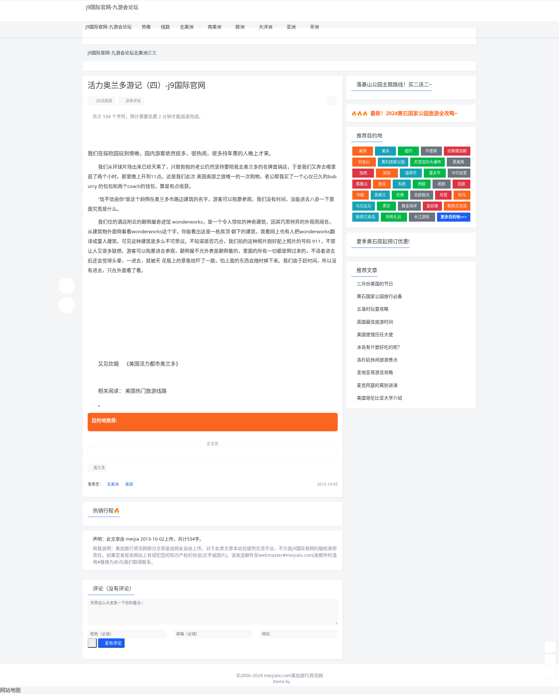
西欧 (422, 184)
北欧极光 (422, 195)
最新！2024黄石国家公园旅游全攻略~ (413, 113)
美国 (128, 484)
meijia (133, 539)
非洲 (314, 27)
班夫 (382, 184)
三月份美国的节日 (375, 284)
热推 (145, 27)
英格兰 (380, 195)
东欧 (402, 184)
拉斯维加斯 (457, 151)
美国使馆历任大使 (375, 334)
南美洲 (213, 27)
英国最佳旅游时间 (375, 322)
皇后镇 (432, 206)
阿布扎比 (393, 217)
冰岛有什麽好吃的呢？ (379, 347)
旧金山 (364, 162)
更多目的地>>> (454, 217)
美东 (385, 151)
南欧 (441, 184)
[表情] (92, 643)
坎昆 (443, 195)
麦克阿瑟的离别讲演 (377, 385)
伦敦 (400, 195)
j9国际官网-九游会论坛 (112, 7)
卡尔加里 (459, 173)
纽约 (408, 151)
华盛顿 (431, 151)
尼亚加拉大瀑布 (427, 162)
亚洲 (290, 27)
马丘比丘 (363, 206)
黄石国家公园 (393, 162)
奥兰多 (99, 467)
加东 (387, 173)
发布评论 (113, 643)
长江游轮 (422, 217)
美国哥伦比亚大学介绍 (379, 398)
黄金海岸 (409, 206)
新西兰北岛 (457, 206)
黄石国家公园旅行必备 (379, 296)
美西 (363, 151)
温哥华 (411, 173)
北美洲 (186, 27)
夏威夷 (458, 162)
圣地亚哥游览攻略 (375, 372)
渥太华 (435, 173)
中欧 (360, 195)
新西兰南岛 (365, 217)
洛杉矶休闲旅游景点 (377, 360)
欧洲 (239, 27)
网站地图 (10, 690)
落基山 (361, 184)
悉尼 (386, 206)
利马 (462, 195)
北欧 (461, 184)
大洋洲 (265, 27)
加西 (363, 173)
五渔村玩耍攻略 (373, 309)
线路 (164, 27)
